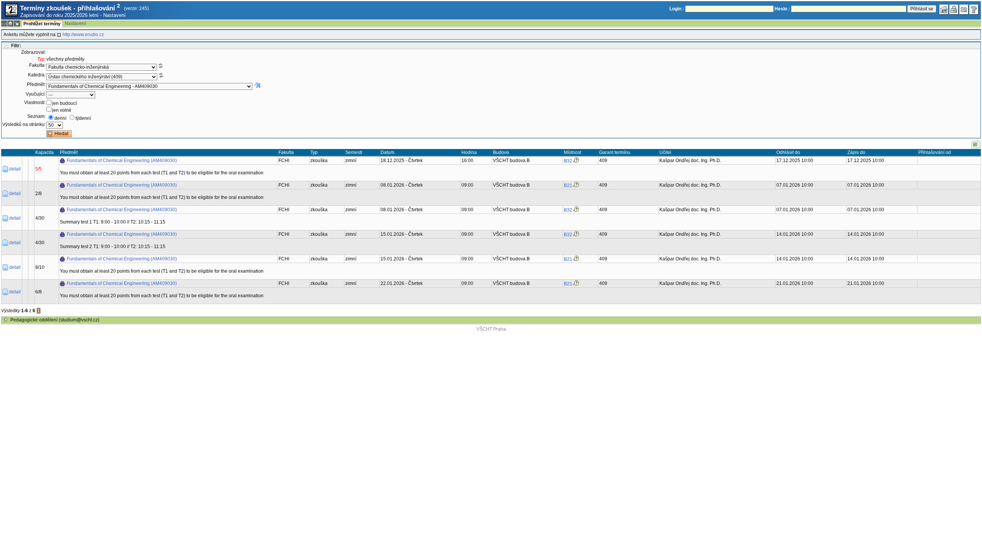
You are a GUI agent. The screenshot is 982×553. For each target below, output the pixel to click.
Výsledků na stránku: (24, 124)
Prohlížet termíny (42, 23)
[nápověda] (974, 9)
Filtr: (16, 45)
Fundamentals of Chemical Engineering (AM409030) (122, 160)
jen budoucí (64, 103)
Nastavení (114, 15)
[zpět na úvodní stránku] (944, 9)
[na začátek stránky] (6, 320)
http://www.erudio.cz (83, 34)
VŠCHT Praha (491, 329)
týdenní (83, 118)
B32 (568, 161)
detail (15, 169)
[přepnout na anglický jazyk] (964, 9)
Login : (676, 9)
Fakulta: (37, 65)
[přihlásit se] (954, 9)
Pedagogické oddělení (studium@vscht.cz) (54, 320)
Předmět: (36, 84)
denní (60, 118)
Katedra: (37, 75)
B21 (568, 185)
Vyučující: (36, 94)
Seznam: (36, 116)
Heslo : (782, 9)
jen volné (61, 110)
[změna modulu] (17, 23)
